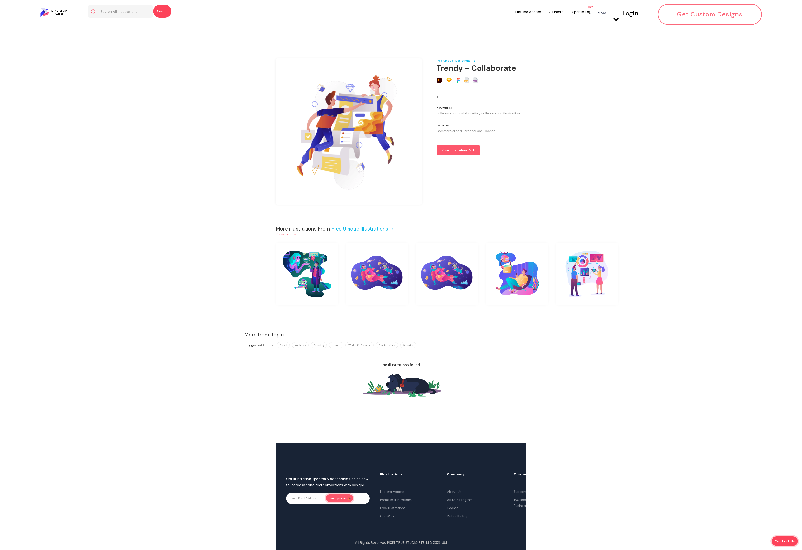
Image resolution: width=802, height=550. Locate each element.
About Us (454, 491)
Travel (283, 345)
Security (408, 345)
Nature (336, 345)
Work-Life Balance (359, 345)
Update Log (581, 12)
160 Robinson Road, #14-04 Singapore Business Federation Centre (543, 503)
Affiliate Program (459, 500)
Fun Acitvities (387, 345)
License (452, 508)
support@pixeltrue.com (532, 491)
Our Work (387, 516)
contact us (784, 541)
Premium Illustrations (396, 500)
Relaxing (319, 345)
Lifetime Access (528, 12)
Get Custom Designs (709, 14)
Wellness (300, 345)
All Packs (556, 12)
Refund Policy (457, 516)
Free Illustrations (392, 508)
